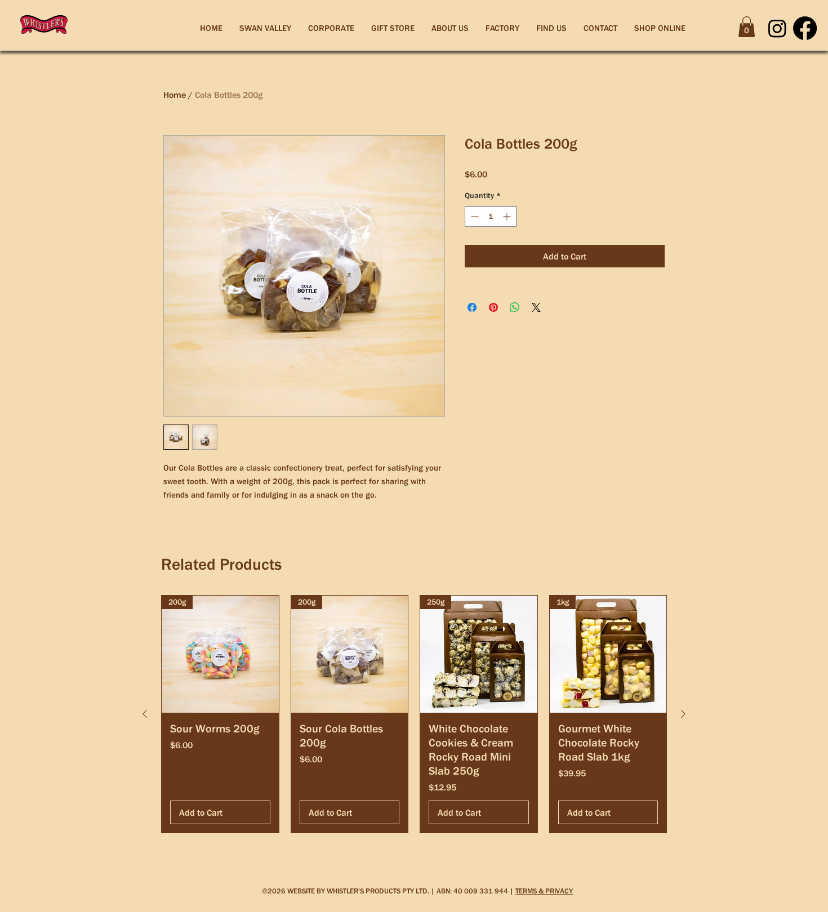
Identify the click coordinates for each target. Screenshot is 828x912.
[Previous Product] (145, 714)
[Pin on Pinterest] (493, 307)
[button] (746, 26)
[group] (414, 714)
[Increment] (508, 216)
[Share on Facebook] (472, 307)
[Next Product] (683, 714)
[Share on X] (536, 307)
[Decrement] (473, 216)
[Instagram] (777, 28)
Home (174, 95)
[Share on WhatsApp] (515, 307)
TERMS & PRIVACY (544, 891)
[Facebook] (805, 28)
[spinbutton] (490, 216)
